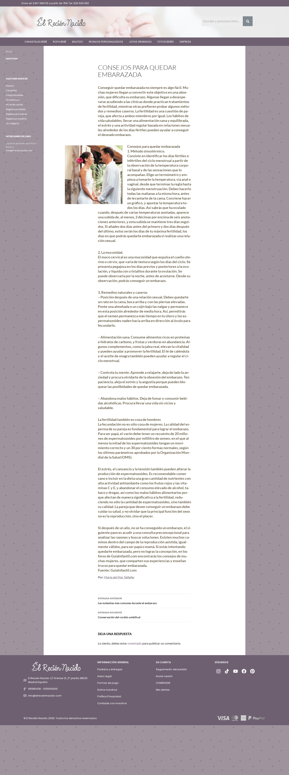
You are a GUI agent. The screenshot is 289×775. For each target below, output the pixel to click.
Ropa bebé (59, 42)
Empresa (185, 42)
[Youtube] (235, 671)
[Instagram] (218, 671)
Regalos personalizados (106, 42)
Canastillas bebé (36, 42)
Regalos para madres (16, 113)
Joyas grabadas (140, 42)
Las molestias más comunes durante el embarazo (127, 601)
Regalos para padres (16, 118)
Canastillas (11, 90)
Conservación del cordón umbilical (119, 615)
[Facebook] (244, 671)
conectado (135, 643)
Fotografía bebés (14, 95)
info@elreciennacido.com (19, 150)
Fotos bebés (165, 42)
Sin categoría (12, 123)
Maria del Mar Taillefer (119, 577)
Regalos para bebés (16, 109)
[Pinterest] (252, 671)
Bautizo (77, 42)
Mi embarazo (12, 99)
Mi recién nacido (14, 104)
